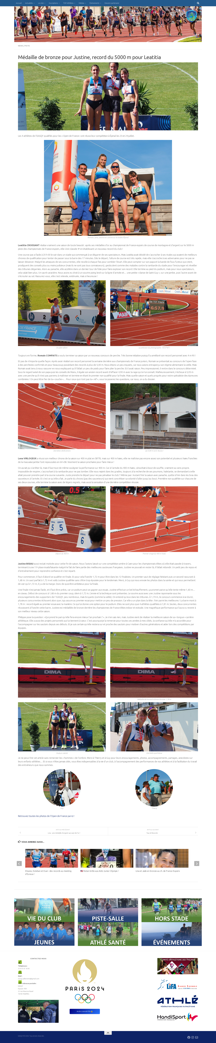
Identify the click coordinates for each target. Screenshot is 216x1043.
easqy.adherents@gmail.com (28, 979)
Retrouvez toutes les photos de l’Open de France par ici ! (46, 816)
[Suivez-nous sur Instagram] (192, 1037)
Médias (81, 3)
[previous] (19, 863)
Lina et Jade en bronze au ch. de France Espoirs (158, 871)
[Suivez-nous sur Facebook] (188, 1037)
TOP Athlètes (68, 3)
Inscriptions (53, 3)
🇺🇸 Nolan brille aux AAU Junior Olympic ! (99, 871)
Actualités (29, 3)
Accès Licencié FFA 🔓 (85, 1011)
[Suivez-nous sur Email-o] (196, 1037)
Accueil (19, 3)
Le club (41, 3)
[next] (196, 863)
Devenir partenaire (112, 3)
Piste (27, 46)
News (20, 46)
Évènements (94, 3)
